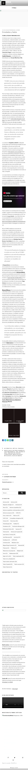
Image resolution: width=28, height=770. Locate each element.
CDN (17, 451)
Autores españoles (15, 507)
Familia (16, 523)
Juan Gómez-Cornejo (9, 534)
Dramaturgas (7, 523)
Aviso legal (15, 688)
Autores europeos (8, 513)
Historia (6, 531)
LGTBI (14, 540)
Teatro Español (7, 564)
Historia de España (16, 531)
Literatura (6, 542)
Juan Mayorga (7, 537)
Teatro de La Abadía (9, 559)
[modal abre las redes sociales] (12, 440)
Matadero (15, 542)
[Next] (23, 733)
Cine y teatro (7, 515)
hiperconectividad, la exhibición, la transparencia (13, 221)
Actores (6, 502)
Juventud (17, 537)
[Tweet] (5, 440)
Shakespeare (13, 553)
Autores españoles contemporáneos (13, 510)
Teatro (4, 399)
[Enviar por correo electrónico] (10, 440)
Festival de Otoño (8, 529)
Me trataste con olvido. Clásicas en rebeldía (14, 756)
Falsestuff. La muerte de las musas (12, 763)
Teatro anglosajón (18, 556)
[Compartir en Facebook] (3, 440)
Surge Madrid (10, 216)
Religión (20, 550)
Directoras (14, 521)
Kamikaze (6, 540)
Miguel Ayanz (16, 30)
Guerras (18, 529)
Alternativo (8, 448)
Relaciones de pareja (9, 550)
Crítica (15, 448)
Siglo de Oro (7, 556)
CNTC (5, 518)
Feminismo (6, 526)
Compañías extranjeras (16, 518)
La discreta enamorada (9, 753)
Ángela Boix (8, 450)
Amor (5, 507)
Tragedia (21, 448)
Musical (21, 545)
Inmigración (12, 453)
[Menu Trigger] (3, 3)
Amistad (18, 504)
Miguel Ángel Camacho (9, 545)
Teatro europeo (19, 564)
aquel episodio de (15, 277)
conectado (16, 464)
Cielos (5, 760)
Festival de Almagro (18, 526)
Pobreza (6, 548)
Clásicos (16, 515)
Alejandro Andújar (8, 504)
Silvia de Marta (17, 455)
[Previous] (5, 733)
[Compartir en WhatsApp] (8, 440)
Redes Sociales (17, 454)
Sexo (5, 553)
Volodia (6, 2)
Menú (14, 7)
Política (14, 548)
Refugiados (8, 455)
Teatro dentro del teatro (10, 561)
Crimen (5, 521)
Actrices (14, 502)
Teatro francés (7, 567)
